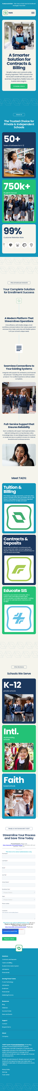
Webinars (5, 1008)
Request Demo (6, 1027)
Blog (3, 1004)
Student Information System (10, 966)
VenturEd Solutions (18, 1045)
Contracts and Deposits (9, 959)
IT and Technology (7, 982)
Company (5, 1036)
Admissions (5, 969)
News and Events (7, 1014)
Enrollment (5, 988)
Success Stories (6, 1011)
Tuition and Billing (7, 963)
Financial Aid (5, 972)
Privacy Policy (6, 1069)
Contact (4, 1024)
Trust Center (5, 1075)
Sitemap (4, 1072)
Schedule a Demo (19, 86)
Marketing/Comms (7, 995)
